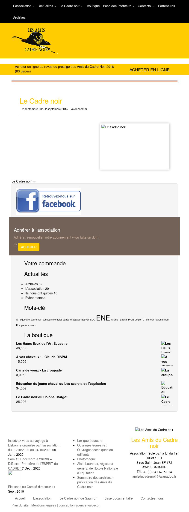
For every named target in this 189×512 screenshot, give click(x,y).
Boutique (93, 5)
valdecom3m (79, 109)
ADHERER (28, 247)
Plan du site (20, 505)
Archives (19, 17)
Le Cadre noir (69, 5)
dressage (75, 319)
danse (66, 319)
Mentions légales (43, 505)
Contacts (145, 5)
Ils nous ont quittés (39, 293)
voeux (33, 325)
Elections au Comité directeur (29, 486)
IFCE (131, 319)
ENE (103, 317)
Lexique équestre (90, 440)
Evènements (34, 297)
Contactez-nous (152, 498)
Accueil (20, 498)
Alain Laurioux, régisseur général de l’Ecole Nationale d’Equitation (97, 468)
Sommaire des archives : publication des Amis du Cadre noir (95, 482)
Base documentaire (117, 5)
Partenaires (166, 5)
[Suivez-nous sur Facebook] (48, 201)
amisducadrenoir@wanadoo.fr (154, 476)
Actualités (46, 5)
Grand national (119, 319)
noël (166, 319)
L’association (22, 5)
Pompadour (22, 325)
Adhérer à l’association (37, 229)
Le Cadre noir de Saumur (78, 498)
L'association (34, 288)
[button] (94, 509)
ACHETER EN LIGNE (150, 69)
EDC (92, 319)
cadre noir (36, 319)
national (159, 319)
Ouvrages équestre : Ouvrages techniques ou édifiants (95, 450)
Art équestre (23, 319)
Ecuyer (85, 319)
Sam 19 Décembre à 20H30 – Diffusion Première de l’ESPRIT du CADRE (33, 463)
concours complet (52, 319)
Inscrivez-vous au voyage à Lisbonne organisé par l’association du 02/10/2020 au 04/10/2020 (33, 445)
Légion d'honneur (144, 319)
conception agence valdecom (80, 505)
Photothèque (86, 459)
